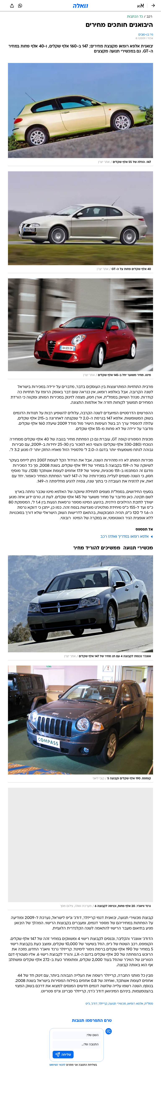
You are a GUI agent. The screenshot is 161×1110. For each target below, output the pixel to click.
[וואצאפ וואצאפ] (20, 6)
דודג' (94, 1004)
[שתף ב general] (12, 5)
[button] (140, 6)
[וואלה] (80, 6)
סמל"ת (148, 1004)
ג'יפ (88, 1004)
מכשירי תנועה (117, 1004)
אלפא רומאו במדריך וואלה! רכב (124, 537)
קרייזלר (103, 1004)
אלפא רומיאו (135, 1004)
